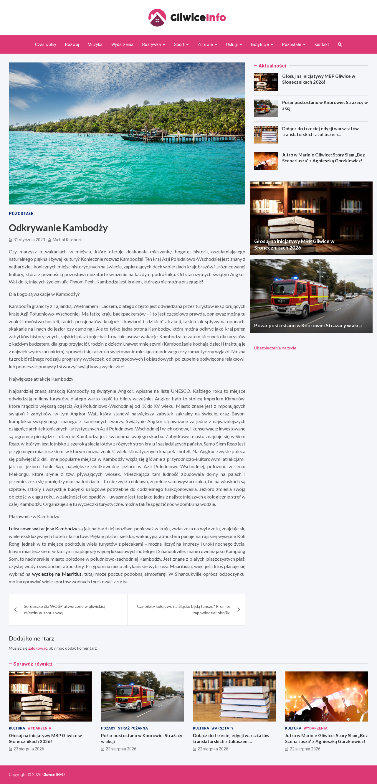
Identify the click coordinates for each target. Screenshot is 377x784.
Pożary (108, 728)
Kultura (17, 728)
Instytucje (260, 44)
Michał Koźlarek (67, 239)
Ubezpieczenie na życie (275, 347)
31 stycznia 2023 (29, 239)
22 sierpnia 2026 (213, 749)
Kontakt (322, 44)
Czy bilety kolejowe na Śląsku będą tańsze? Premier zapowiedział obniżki (183, 609)
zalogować (37, 648)
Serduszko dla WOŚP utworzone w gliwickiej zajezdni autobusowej (64, 609)
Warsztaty (222, 728)
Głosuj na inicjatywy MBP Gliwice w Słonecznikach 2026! (318, 79)
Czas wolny (45, 44)
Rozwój (72, 44)
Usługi (232, 44)
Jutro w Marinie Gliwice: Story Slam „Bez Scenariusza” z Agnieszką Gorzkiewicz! (323, 157)
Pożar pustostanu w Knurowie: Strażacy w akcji (308, 325)
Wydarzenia (122, 44)
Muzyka (95, 44)
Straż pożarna (133, 728)
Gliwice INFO (53, 774)
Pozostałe (291, 44)
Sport (179, 44)
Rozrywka (151, 44)
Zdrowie (205, 44)
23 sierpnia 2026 (29, 749)
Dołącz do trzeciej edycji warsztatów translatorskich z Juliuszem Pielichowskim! (320, 134)
